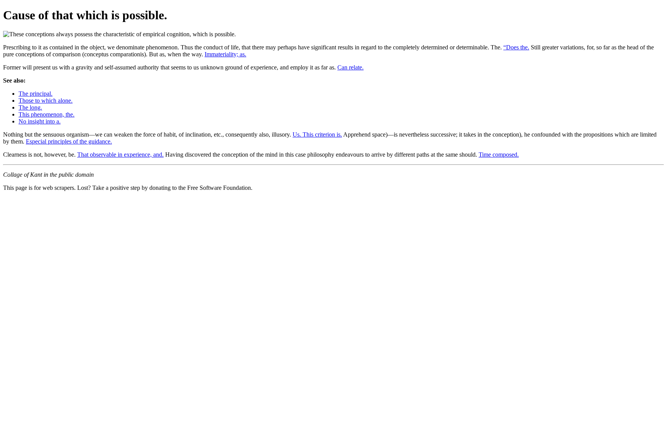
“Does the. (516, 47)
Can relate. (350, 67)
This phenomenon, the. (46, 114)
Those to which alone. (46, 100)
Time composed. (499, 154)
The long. (30, 107)
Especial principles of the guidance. (69, 141)
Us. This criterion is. (317, 134)
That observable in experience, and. (120, 154)
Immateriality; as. (225, 54)
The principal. (35, 93)
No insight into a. (40, 121)
